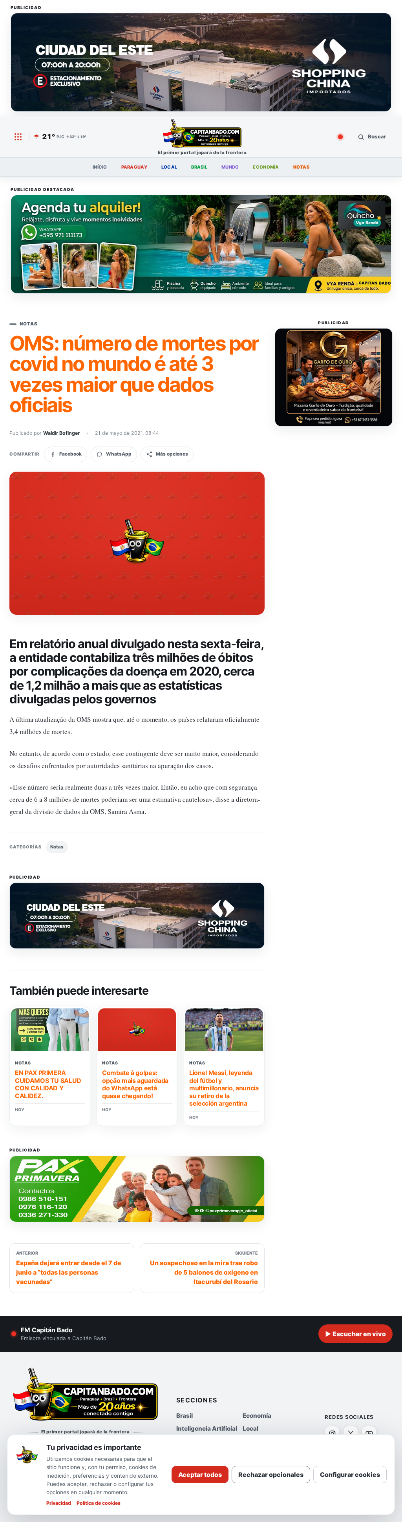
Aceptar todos (200, 1474)
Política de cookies (99, 1503)
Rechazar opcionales (270, 1474)
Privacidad (58, 1503)
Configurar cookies (350, 1474)
